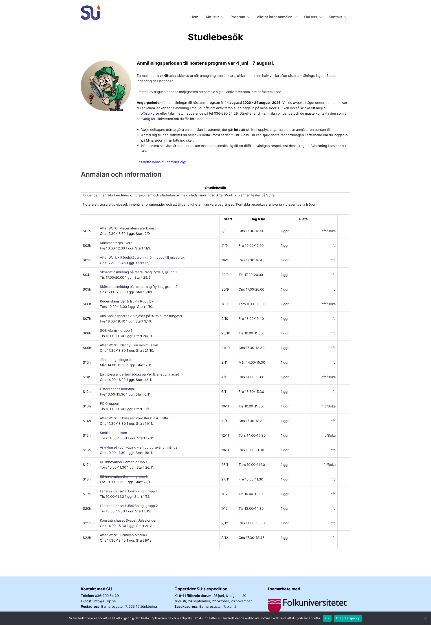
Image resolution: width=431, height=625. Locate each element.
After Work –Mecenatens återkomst (128, 228)
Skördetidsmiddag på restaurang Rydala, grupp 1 (138, 272)
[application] (221, 17)
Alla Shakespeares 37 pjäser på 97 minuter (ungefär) (142, 316)
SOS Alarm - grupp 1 (116, 330)
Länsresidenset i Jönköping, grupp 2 (129, 506)
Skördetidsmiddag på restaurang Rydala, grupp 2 (138, 287)
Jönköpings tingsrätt (116, 360)
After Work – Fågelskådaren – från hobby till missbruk (142, 257)
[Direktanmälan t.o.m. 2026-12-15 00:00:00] (342, 231)
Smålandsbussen (113, 433)
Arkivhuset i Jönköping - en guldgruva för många (138, 447)
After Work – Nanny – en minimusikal (129, 345)
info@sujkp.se (148, 113)
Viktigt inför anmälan (274, 17)
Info (333, 245)
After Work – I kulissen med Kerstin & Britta (134, 418)
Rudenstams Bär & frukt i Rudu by (126, 301)
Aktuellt (212, 17)
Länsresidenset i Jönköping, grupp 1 (128, 491)
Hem (194, 17)
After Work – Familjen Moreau (123, 535)
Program (238, 17)
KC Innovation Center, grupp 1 (123, 462)
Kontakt (335, 17)
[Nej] (425, 618)
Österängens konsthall (118, 389)
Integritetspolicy (348, 618)
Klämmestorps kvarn (116, 243)
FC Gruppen (109, 403)
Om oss (310, 17)
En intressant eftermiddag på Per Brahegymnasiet (139, 374)
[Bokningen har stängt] (342, 245)
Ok (327, 618)
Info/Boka (328, 231)
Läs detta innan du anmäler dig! (161, 162)
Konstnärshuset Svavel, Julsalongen (128, 520)
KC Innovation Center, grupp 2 (124, 476)
